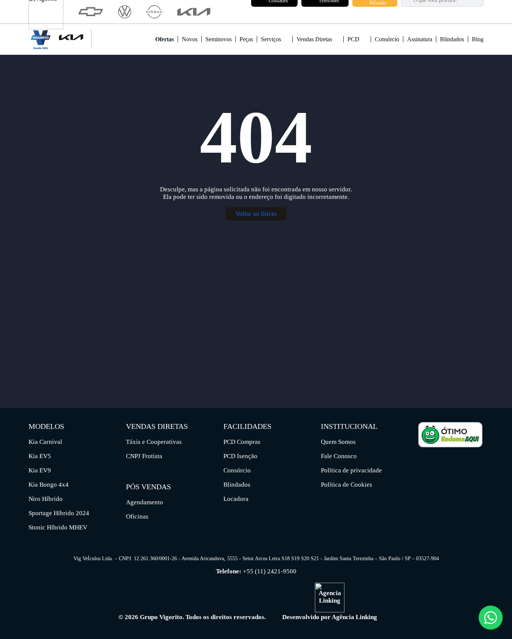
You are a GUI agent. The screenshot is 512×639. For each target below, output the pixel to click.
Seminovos (218, 39)
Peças (246, 39)
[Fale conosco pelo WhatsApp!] (491, 618)
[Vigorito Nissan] (154, 11)
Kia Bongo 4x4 (48, 484)
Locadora (236, 498)
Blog (478, 39)
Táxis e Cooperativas (154, 441)
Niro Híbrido (45, 498)
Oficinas (137, 516)
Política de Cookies (346, 484)
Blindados (452, 39)
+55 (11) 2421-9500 (269, 571)
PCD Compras (241, 441)
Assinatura (419, 39)
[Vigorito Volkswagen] (124, 11)
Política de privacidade (351, 470)
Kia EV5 (39, 456)
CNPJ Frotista (144, 456)
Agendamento (144, 502)
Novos (190, 39)
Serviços (272, 39)
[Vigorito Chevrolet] (90, 11)
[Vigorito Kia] (193, 12)
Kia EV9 (39, 470)
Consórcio (387, 39)
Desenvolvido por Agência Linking (329, 617)
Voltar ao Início (256, 213)
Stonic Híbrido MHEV (57, 527)
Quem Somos (338, 441)
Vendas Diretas (315, 39)
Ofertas (164, 39)
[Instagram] (437, 461)
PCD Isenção (240, 456)
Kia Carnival (45, 441)
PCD (354, 39)
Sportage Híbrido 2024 (58, 513)
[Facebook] (423, 461)
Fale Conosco (339, 456)
